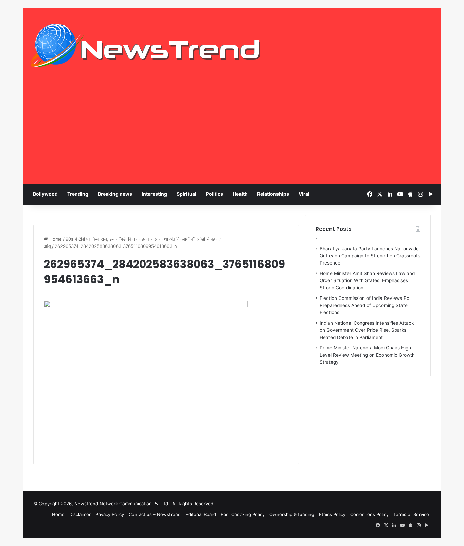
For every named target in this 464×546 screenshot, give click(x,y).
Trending (77, 194)
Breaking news (115, 194)
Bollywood (45, 194)
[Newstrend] (145, 45)
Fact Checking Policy (243, 514)
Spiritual (186, 194)
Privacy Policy (109, 514)
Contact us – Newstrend (155, 514)
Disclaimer (80, 514)
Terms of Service (411, 514)
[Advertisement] (232, 133)
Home (55, 239)
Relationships (273, 194)
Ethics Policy (332, 514)
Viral (304, 194)
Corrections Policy (369, 514)
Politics (214, 194)
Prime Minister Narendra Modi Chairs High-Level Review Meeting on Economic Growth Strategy (367, 355)
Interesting (154, 194)
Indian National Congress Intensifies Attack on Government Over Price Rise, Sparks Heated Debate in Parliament (367, 330)
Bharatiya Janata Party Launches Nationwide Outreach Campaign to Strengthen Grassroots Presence (370, 256)
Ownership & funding (291, 514)
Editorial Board (200, 514)
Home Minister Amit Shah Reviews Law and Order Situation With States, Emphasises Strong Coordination (367, 280)
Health (240, 194)
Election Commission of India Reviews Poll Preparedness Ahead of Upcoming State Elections (365, 305)
